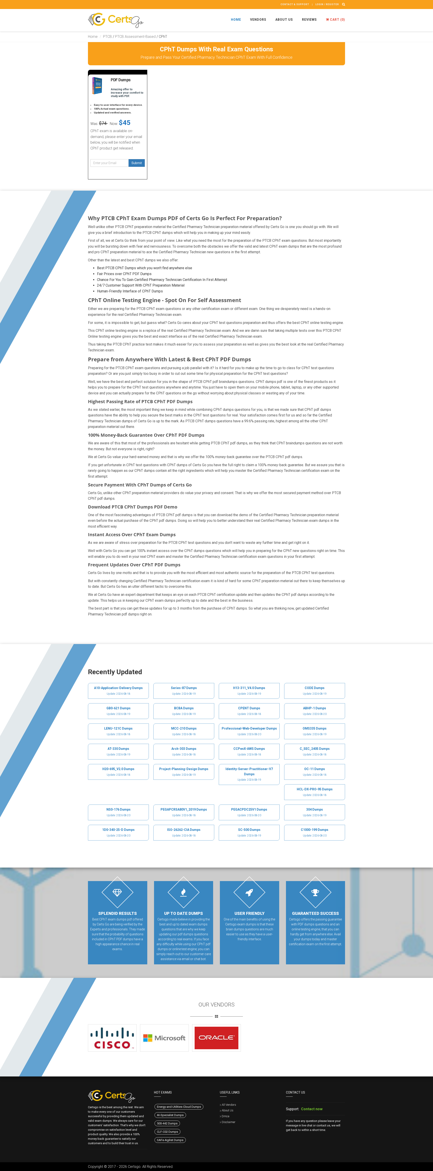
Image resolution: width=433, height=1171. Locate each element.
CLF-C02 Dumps (167, 1131)
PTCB (107, 36)
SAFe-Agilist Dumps (170, 1140)
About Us (284, 19)
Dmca (225, 1116)
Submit (136, 163)
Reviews (309, 19)
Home (236, 19)
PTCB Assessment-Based (135, 36)
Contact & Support (295, 4)
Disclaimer (228, 1122)
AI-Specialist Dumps (170, 1115)
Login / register (327, 4)
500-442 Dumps (167, 1123)
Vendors (258, 19)
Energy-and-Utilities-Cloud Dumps (179, 1106)
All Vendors (229, 1104)
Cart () (337, 19)
